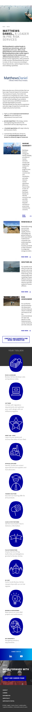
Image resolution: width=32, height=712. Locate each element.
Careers (5, 693)
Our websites (6, 695)
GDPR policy (6, 698)
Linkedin (10, 656)
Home (4, 26)
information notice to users (20, 707)
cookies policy (22, 705)
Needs (8, 26)
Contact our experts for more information (16, 339)
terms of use (14, 705)
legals (8, 705)
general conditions (8, 707)
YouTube (21, 656)
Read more (24, 216)
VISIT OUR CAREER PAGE (14, 678)
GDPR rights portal (8, 701)
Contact (5, 690)
